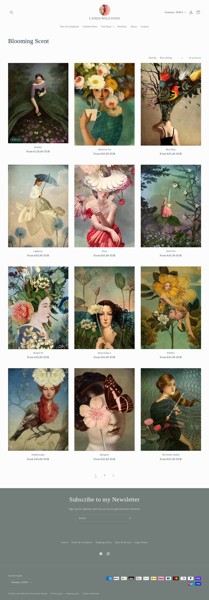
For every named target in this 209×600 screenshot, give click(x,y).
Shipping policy (72, 593)
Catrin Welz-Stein (22, 593)
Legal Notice (141, 542)
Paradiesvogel (38, 455)
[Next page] (113, 475)
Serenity (38, 147)
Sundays (171, 353)
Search (64, 542)
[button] (11, 12)
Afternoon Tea (104, 149)
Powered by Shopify (39, 593)
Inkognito (104, 455)
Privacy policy (57, 593)
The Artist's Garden (170, 455)
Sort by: (153, 58)
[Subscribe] (129, 518)
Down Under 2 (104, 353)
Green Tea (170, 251)
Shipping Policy (103, 542)
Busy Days (171, 149)
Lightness (38, 251)
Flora (104, 251)
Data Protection (123, 542)
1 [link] (96, 475)
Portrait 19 (38, 353)
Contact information (91, 593)
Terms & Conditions (81, 542)
